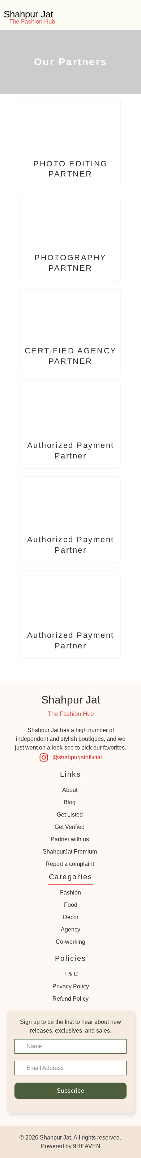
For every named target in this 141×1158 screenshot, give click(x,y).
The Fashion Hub (32, 21)
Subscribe (71, 1091)
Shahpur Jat (28, 14)
